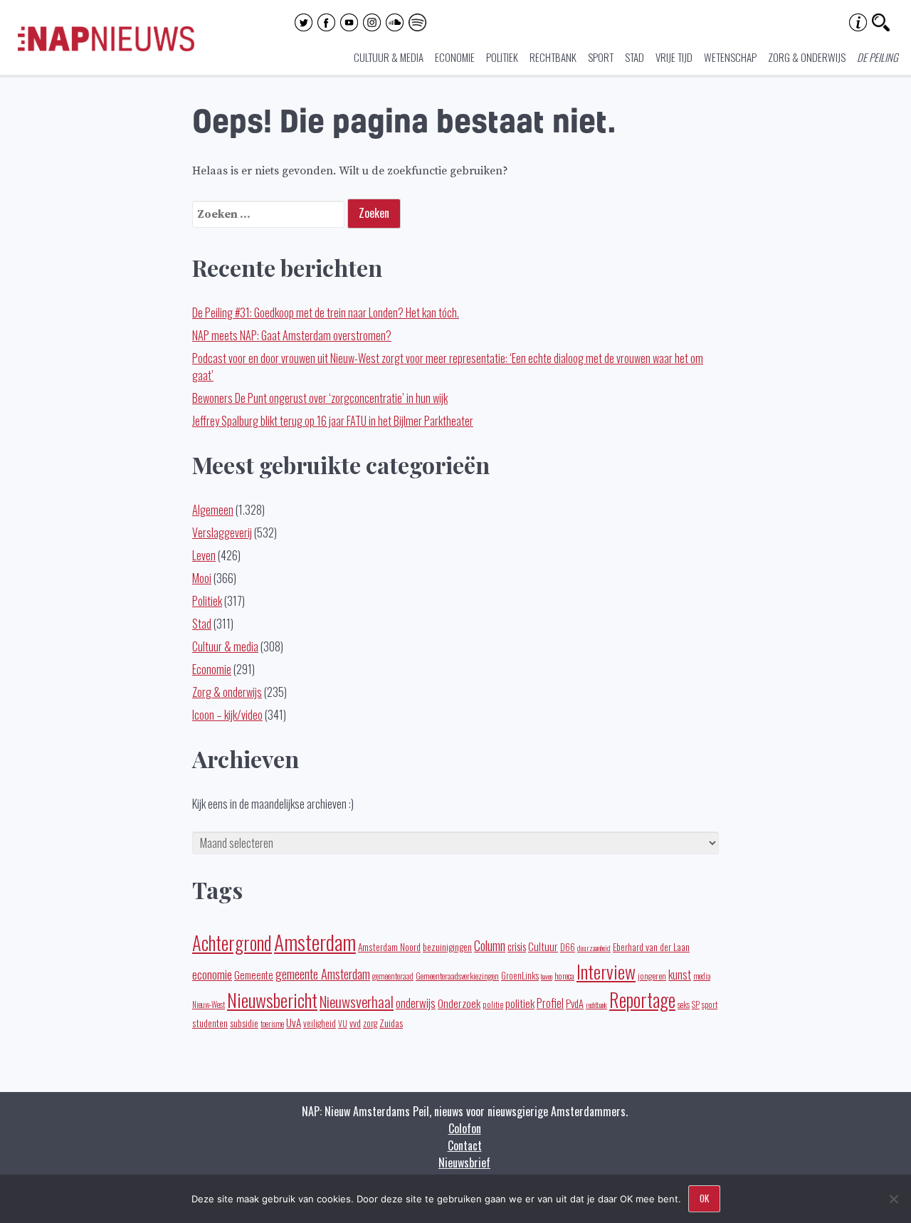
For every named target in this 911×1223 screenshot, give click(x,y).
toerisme (272, 1023)
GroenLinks (520, 975)
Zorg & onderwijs (807, 57)
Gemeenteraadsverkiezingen (457, 975)
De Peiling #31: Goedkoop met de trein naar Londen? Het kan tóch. (325, 312)
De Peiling (877, 57)
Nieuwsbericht (272, 1000)
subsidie (244, 1022)
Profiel (550, 1003)
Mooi (201, 578)
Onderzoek (459, 1003)
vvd (355, 1023)
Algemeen (212, 509)
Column (489, 945)
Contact (465, 1145)
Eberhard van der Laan (651, 947)
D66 (567, 947)
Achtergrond (232, 942)
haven (546, 976)
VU (342, 1023)
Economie (455, 57)
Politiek (502, 57)
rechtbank (596, 1004)
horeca (564, 975)
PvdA (575, 1003)
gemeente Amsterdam (322, 973)
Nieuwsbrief (464, 1162)
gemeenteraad (393, 976)
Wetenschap (730, 57)
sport (709, 1004)
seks (684, 1004)
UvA (293, 1022)
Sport (601, 57)
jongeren (652, 975)
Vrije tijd (674, 57)
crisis (516, 946)
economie (212, 974)
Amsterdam (315, 941)
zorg (370, 1023)
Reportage (642, 999)
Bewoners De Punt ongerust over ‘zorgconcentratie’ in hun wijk (320, 397)
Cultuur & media (388, 57)
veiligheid (319, 1023)
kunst (679, 974)
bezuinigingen (447, 946)
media (701, 976)
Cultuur (543, 946)
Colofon (464, 1128)
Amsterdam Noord (389, 947)
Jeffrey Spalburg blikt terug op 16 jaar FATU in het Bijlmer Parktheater (332, 420)
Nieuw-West (208, 1004)
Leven (204, 555)
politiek (520, 1003)
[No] (893, 1199)
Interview (606, 971)
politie (493, 1004)
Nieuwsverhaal (357, 1001)
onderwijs (416, 1003)
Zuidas (391, 1022)
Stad (634, 57)
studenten (210, 1023)
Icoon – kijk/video (227, 714)
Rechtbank (553, 57)
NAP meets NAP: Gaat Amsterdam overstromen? (291, 335)
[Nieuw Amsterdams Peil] (106, 48)
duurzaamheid (594, 947)
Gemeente (253, 974)
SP (696, 1004)
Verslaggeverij (222, 532)
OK (704, 1198)
